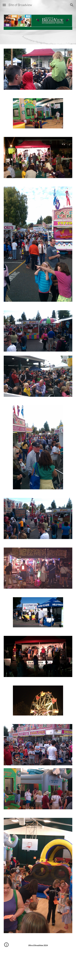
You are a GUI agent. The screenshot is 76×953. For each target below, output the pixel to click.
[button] (4, 5)
